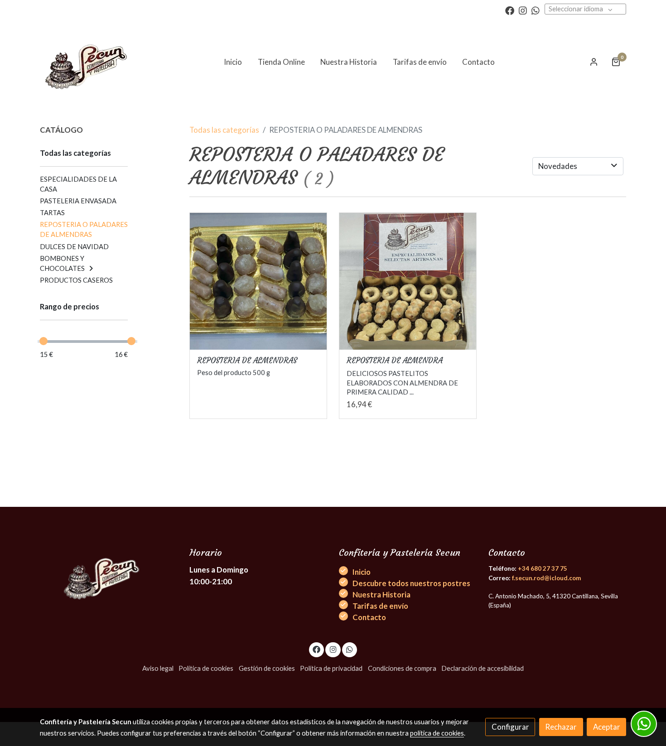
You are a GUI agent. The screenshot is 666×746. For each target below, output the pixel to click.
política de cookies (437, 733)
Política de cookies (206, 668)
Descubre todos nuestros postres (411, 583)
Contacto (369, 617)
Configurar (510, 727)
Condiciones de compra (402, 668)
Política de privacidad (331, 668)
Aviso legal (158, 668)
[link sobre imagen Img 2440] (408, 281)
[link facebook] (509, 9)
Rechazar (561, 727)
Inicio (361, 572)
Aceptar (606, 727)
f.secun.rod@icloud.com (546, 578)
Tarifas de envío (380, 606)
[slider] (43, 341)
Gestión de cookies (267, 668)
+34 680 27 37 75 (542, 568)
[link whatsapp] (535, 9)
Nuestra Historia (381, 594)
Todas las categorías (224, 130)
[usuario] (593, 61)
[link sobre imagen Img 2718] (258, 281)
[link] (87, 62)
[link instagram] (523, 9)
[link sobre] (108, 574)
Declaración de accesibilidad (482, 668)
